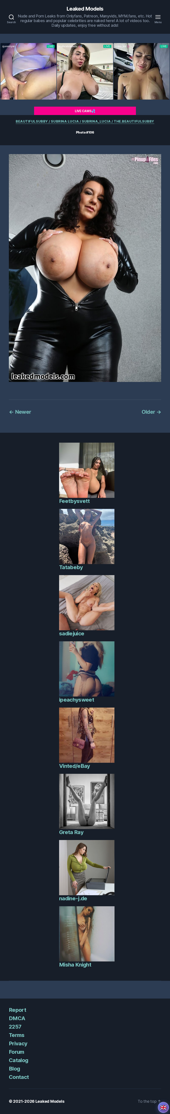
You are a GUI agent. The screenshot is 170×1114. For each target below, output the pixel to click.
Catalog (18, 1060)
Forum (16, 1052)
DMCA (17, 1018)
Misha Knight (75, 964)
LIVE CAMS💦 (85, 111)
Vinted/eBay (74, 766)
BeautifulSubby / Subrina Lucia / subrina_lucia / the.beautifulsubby (85, 121)
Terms (17, 1035)
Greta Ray (71, 832)
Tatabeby (71, 567)
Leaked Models (84, 8)
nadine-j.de (73, 898)
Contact (19, 1077)
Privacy (18, 1043)
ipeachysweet (76, 700)
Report (17, 1010)
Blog (14, 1068)
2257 (15, 1026)
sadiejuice (71, 633)
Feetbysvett (74, 501)
